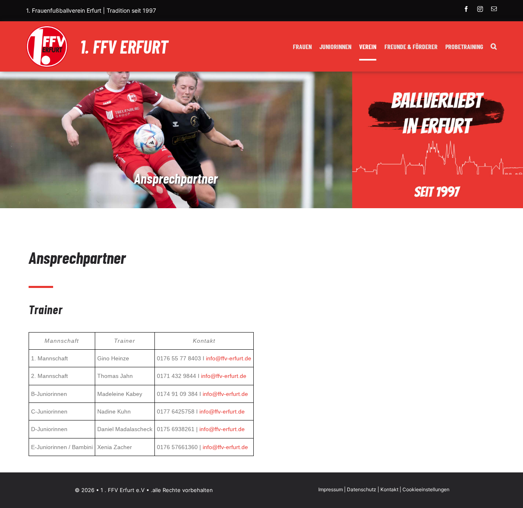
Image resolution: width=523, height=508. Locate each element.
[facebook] (466, 9)
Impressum (330, 489)
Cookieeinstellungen (425, 489)
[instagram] (480, 9)
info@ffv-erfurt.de (228, 358)
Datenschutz (361, 489)
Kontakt (389, 489)
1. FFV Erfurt (124, 46)
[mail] (494, 9)
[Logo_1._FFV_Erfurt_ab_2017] (47, 29)
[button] (494, 47)
